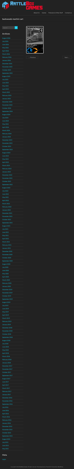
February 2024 (6, 133)
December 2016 (7, 398)
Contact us (68, 13)
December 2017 (7, 366)
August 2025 (6, 76)
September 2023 (7, 149)
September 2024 (7, 111)
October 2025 (6, 70)
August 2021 (6, 226)
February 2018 (6, 359)
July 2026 (5, 41)
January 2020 (6, 286)
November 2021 (7, 216)
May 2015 (5, 448)
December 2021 (7, 213)
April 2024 (5, 127)
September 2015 (7, 436)
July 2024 (5, 117)
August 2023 (6, 152)
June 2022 (5, 194)
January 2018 (6, 363)
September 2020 (7, 261)
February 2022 (6, 207)
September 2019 (7, 299)
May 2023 (5, 159)
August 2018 (6, 340)
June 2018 (5, 347)
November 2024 (7, 105)
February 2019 (6, 321)
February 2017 (6, 391)
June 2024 (5, 121)
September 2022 (7, 184)
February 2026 (6, 57)
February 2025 (6, 95)
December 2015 (7, 426)
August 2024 (6, 114)
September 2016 (7, 404)
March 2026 (6, 54)
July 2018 (5, 343)
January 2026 (6, 60)
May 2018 (5, 350)
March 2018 (6, 356)
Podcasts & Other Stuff (55, 13)
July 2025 (5, 79)
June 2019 (5, 308)
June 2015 (5, 445)
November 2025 (7, 67)
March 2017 (6, 388)
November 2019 (7, 293)
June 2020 (5, 270)
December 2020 (7, 251)
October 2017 (6, 372)
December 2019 (7, 289)
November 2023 (7, 143)
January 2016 (6, 423)
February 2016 (6, 420)
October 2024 (6, 108)
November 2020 (7, 254)
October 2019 (6, 296)
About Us (37, 13)
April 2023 (5, 162)
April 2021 (5, 238)
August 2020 (6, 264)
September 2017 (7, 375)
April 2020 (5, 277)
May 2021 (5, 235)
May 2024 (5, 124)
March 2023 (6, 165)
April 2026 (5, 51)
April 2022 (5, 200)
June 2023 (5, 156)
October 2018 (6, 334)
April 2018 (5, 353)
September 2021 (7, 222)
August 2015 (6, 439)
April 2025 (5, 89)
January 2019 (6, 324)
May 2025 (5, 86)
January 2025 (6, 98)
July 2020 (5, 267)
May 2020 (5, 273)
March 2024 (6, 130)
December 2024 (7, 102)
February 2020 (6, 283)
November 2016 (7, 401)
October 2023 (6, 146)
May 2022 (5, 197)
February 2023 (6, 168)
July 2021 (5, 229)
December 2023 (7, 140)
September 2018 (7, 337)
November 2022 (7, 178)
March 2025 (6, 92)
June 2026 (5, 44)
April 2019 (5, 315)
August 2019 (6, 302)
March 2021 (6, 242)
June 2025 (5, 82)
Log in (4, 459)
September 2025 (7, 73)
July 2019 (5, 305)
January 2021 (6, 248)
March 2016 (6, 417)
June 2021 (5, 232)
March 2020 (6, 280)
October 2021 (6, 219)
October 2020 (6, 258)
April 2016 (5, 413)
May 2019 (5, 312)
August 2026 (6, 38)
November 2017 (7, 369)
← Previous (32, 57)
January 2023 (6, 172)
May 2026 (5, 47)
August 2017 (6, 378)
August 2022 (6, 187)
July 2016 (5, 407)
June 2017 (5, 382)
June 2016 (5, 410)
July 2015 (5, 442)
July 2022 (5, 191)
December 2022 (7, 175)
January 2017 (6, 394)
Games (44, 13)
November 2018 (7, 331)
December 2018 (7, 328)
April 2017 (5, 385)
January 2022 (6, 210)
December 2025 (7, 63)
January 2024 (6, 137)
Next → (67, 57)
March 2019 (6, 318)
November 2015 (7, 429)
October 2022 (6, 181)
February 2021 (6, 245)
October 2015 (6, 433)
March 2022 (6, 203)
